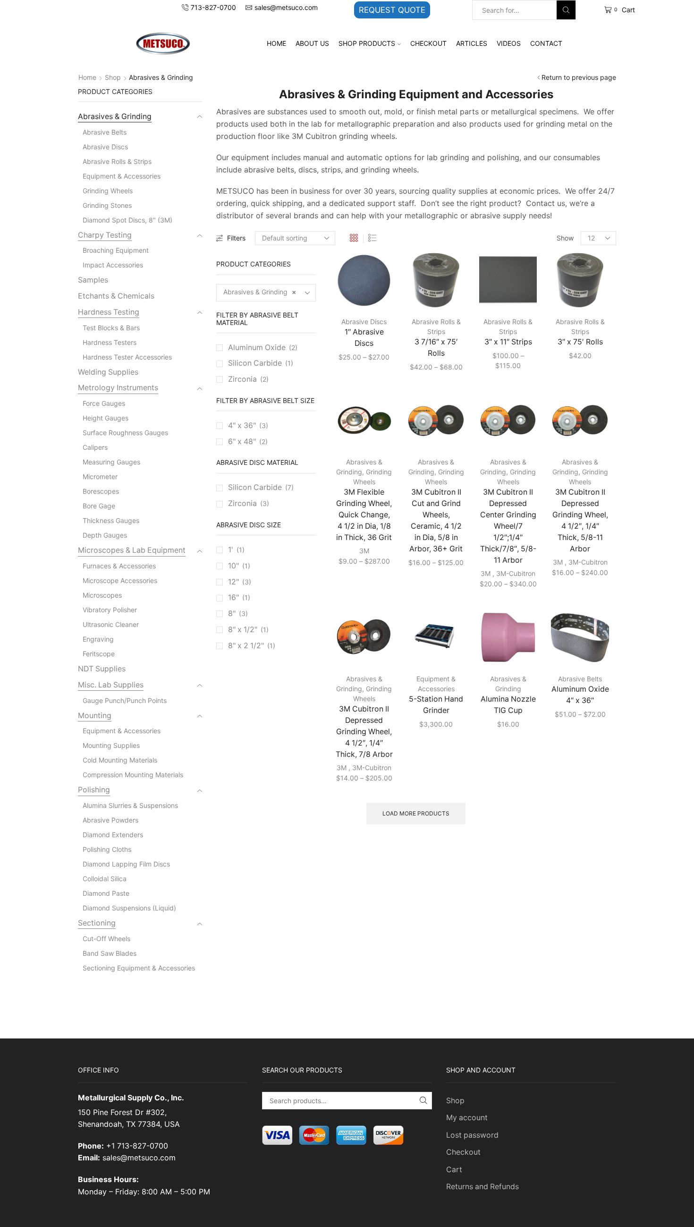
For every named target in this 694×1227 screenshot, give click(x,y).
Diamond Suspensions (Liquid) (129, 908)
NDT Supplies (102, 668)
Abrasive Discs (364, 321)
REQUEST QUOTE (392, 10)
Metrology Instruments (118, 387)
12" (233, 581)
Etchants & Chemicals (116, 296)
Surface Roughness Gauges (125, 433)
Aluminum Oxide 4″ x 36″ (580, 695)
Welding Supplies (108, 372)
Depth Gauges (105, 535)
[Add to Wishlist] (372, 293)
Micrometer (100, 476)
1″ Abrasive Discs (364, 337)
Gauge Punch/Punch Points (125, 700)
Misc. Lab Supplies (111, 684)
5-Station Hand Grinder (436, 705)
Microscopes (102, 595)
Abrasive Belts (580, 679)
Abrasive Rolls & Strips (117, 161)
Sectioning (97, 922)
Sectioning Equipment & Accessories (139, 968)
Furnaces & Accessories (119, 566)
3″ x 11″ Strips (508, 341)
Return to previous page (579, 77)
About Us (312, 43)
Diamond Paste (106, 893)
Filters (236, 238)
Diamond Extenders (113, 835)
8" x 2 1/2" (246, 645)
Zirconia (242, 379)
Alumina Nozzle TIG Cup (508, 705)
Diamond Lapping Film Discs (126, 864)
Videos (509, 43)
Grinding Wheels (108, 191)
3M (364, 551)
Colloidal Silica (105, 879)
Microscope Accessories (120, 580)
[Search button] (566, 9)
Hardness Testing (108, 312)
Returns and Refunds (482, 1186)
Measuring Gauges (111, 462)
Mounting (94, 715)
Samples (93, 279)
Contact (546, 43)
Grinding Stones (107, 205)
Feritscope (99, 654)
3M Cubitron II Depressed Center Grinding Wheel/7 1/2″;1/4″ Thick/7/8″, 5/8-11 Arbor (508, 526)
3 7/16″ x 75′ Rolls (436, 347)
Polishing (94, 789)
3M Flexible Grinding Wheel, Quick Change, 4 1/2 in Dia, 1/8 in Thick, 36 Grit (364, 515)
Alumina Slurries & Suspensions (130, 805)
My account (467, 1117)
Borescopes (101, 491)
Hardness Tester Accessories (127, 357)
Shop (113, 77)
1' (230, 549)
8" (232, 613)
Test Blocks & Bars (111, 328)
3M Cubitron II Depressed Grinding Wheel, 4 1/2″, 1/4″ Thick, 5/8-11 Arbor (580, 520)
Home (276, 43)
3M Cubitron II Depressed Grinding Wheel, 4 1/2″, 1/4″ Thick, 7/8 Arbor (364, 731)
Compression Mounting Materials (133, 775)
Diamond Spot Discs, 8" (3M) (127, 220)
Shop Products (367, 43)
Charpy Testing (105, 235)
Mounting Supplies (111, 745)
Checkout (428, 43)
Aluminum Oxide (257, 347)
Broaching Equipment (116, 250)
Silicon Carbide (255, 363)
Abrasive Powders (110, 820)
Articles (471, 43)
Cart (454, 1169)
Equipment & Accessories (122, 176)
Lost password (472, 1135)
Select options (358, 293)
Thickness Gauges (111, 520)
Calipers (95, 447)
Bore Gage (99, 506)
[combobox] (266, 292)
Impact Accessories (113, 265)
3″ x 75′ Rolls (580, 341)
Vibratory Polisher (110, 610)
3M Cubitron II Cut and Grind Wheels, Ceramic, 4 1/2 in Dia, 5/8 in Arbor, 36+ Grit (436, 520)
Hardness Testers (109, 342)
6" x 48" (242, 441)
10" (233, 565)
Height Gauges (105, 418)
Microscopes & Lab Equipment (132, 550)
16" (233, 597)
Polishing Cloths (107, 849)
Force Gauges (104, 403)
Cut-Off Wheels (106, 939)
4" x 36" (242, 425)
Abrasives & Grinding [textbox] (259, 292)
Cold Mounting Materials (120, 760)
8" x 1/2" (242, 629)
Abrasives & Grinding (115, 116)
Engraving (98, 639)
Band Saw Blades (109, 953)
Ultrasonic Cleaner (111, 624)
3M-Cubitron (515, 573)
